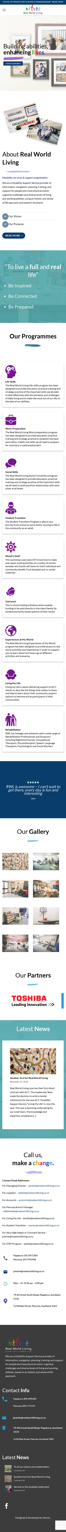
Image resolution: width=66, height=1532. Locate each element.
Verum (46, 1517)
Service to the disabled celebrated (31, 1486)
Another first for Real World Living (29, 1077)
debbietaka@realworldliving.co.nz (21, 1211)
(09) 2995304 (30, 1398)
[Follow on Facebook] (6, 1506)
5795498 (30, 1406)
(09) (24, 1406)
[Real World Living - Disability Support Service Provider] (33, 10)
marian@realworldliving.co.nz (43, 1225)
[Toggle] (5, 216)
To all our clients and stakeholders (31, 1466)
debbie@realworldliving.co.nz (33, 1192)
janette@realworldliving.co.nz (44, 1185)
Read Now (57, 2)
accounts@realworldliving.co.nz (35, 1200)
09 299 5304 (31, 1255)
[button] (4, 10)
